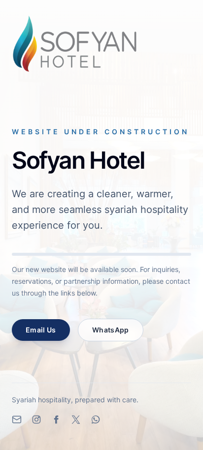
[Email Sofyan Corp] (17, 419)
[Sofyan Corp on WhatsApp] (96, 419)
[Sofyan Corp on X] (76, 419)
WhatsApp (110, 330)
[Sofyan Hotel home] (74, 44)
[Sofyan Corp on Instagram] (36, 419)
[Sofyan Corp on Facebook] (56, 419)
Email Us (41, 330)
